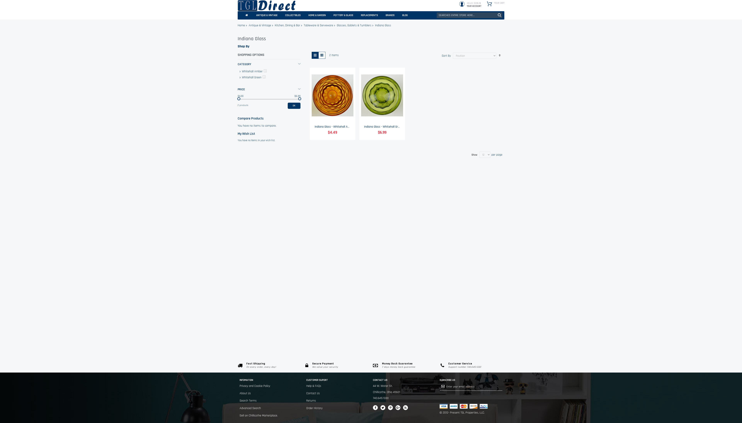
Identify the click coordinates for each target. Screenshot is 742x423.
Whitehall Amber (254, 71)
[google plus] (398, 407)
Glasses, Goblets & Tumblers (354, 25)
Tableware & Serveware (318, 25)
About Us (245, 393)
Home (241, 25)
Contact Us (313, 393)
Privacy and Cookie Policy (255, 386)
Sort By (446, 56)
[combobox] (469, 15)
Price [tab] (241, 89)
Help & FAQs (313, 386)
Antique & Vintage (260, 25)
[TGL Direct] (267, 5)
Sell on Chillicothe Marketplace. (259, 416)
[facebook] (375, 407)
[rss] (405, 407)
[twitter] (382, 407)
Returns (311, 401)
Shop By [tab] (243, 46)
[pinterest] (390, 407)
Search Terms (248, 401)
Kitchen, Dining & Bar (287, 25)
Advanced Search (250, 408)
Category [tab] (244, 64)
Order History (314, 408)
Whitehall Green (253, 77)
